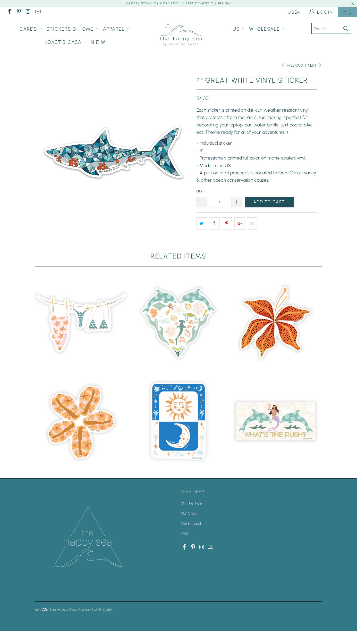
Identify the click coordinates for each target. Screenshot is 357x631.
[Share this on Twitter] (201, 223)
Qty (199, 191)
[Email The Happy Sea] (37, 12)
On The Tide (191, 503)
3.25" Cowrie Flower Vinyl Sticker (81, 421)
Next (313, 65)
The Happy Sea (62, 609)
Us (237, 29)
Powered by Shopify (95, 609)
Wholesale (265, 29)
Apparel (115, 29)
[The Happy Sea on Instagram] (28, 12)
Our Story (189, 513)
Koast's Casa (64, 42)
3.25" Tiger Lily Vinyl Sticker (276, 322)
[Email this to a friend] (252, 223)
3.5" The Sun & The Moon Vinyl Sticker (178, 421)
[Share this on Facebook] (214, 223)
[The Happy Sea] (181, 35)
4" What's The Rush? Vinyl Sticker (276, 421)
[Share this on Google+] (239, 223)
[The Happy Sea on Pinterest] (18, 12)
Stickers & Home (70, 29)
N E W (98, 42)
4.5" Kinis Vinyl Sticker (81, 322)
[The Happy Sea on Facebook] (9, 12)
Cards (29, 29)
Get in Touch (191, 523)
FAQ (184, 533)
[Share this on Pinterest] (227, 223)
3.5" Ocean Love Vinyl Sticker (178, 322)
